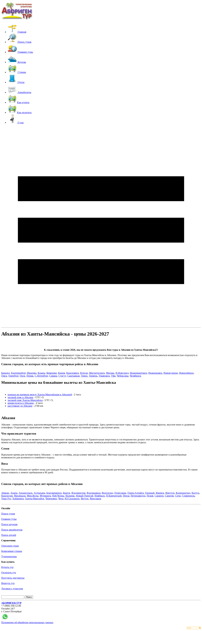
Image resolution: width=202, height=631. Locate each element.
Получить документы (12, 578)
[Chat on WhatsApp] (5, 619)
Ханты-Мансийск (34, 498)
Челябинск (135, 375)
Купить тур (7, 567)
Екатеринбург (18, 373)
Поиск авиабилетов (11, 529)
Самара (53, 375)
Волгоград (107, 493)
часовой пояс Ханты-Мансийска (25, 400)
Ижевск (160, 493)
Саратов (169, 495)
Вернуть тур (8, 583)
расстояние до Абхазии (20, 406)
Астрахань (39, 493)
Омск (4, 375)
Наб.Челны (58, 495)
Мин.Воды (33, 495)
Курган (84, 373)
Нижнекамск (155, 373)
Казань (41, 373)
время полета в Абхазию (21, 403)
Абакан (5, 493)
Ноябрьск (100, 495)
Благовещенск (54, 493)
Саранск (159, 495)
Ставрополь (188, 495)
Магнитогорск (97, 373)
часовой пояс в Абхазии (20, 397)
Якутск (85, 498)
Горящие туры (9, 519)
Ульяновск (104, 375)
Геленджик (120, 493)
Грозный (149, 493)
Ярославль (95, 498)
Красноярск (72, 373)
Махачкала (20, 495)
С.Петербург (41, 375)
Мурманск (45, 495)
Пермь (30, 375)
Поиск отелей (8, 535)
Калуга (195, 493)
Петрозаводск (138, 495)
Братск (66, 493)
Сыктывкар (73, 375)
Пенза (126, 495)
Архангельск (26, 493)
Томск (84, 375)
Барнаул (5, 373)
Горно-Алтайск (136, 493)
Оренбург (13, 375)
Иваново (31, 373)
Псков (150, 495)
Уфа (113, 375)
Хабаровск (18, 498)
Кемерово (51, 373)
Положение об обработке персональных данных (27, 622)
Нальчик (70, 495)
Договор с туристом (12, 588)
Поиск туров (8, 513)
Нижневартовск (138, 373)
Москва (110, 373)
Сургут (62, 375)
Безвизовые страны (11, 551)
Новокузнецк (170, 373)
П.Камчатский (114, 495)
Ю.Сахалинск (72, 498)
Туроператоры (9, 556)
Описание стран (10, 545)
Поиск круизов (9, 524)
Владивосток (78, 493)
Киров (61, 373)
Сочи (178, 495)
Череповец (51, 498)
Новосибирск (186, 373)
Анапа (13, 493)
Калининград (183, 493)
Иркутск (170, 493)
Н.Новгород (122, 373)
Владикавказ (94, 493)
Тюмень (93, 375)
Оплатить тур (8, 572)
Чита (60, 498)
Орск (22, 375)
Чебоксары (122, 375)
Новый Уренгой (84, 495)
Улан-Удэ (6, 498)
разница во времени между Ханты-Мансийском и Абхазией (40, 394)
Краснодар (7, 495)
